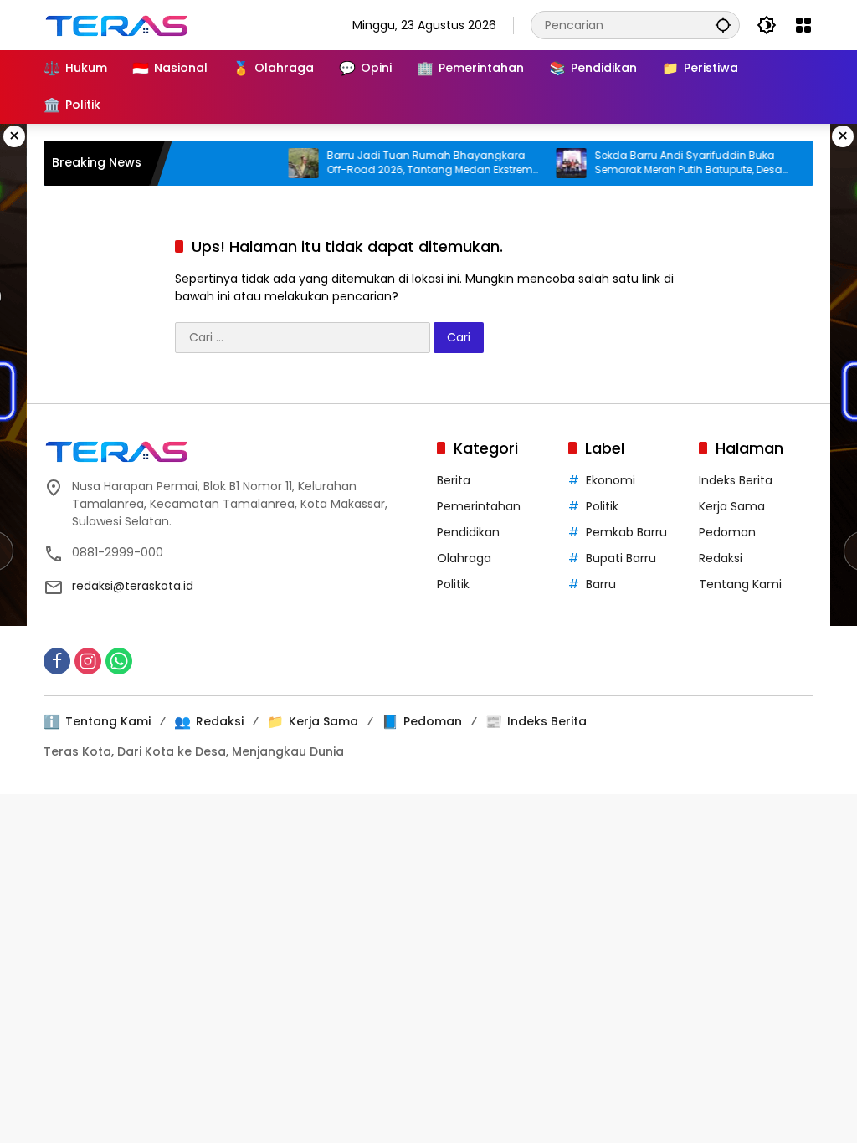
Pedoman (727, 532)
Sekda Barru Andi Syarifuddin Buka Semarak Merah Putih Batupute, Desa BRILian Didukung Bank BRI (670, 163)
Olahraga (464, 558)
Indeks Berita (735, 480)
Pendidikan (468, 532)
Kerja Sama (732, 506)
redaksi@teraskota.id (132, 585)
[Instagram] (87, 661)
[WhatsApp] (118, 661)
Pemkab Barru (626, 532)
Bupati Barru (621, 558)
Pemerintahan (479, 506)
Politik (453, 584)
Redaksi (720, 558)
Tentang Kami (740, 584)
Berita (453, 480)
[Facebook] (57, 661)
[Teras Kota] (127, 24)
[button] (723, 24)
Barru (601, 584)
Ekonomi (610, 480)
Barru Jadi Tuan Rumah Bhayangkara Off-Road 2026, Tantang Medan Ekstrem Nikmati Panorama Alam (412, 163)
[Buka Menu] (803, 25)
